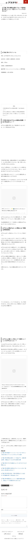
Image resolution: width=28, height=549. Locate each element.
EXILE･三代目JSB (5, 485)
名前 (2, 509)
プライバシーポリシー (7, 531)
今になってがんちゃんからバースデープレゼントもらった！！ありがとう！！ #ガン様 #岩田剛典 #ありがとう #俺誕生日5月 (14, 386)
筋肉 (12, 485)
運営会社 (21, 533)
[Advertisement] (14, 36)
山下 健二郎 (4, 213)
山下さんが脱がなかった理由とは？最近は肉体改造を (14, 111)
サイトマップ (20, 531)
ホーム (14, 536)
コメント (4, 495)
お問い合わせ (7, 533)
